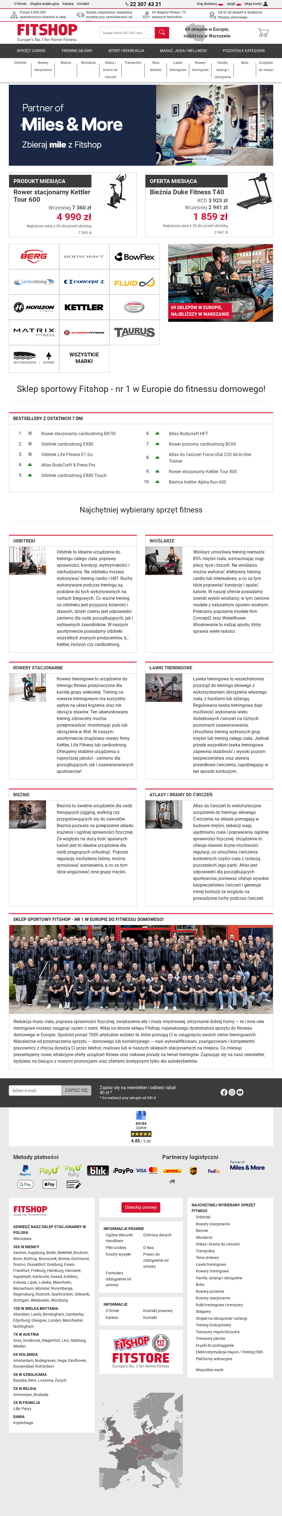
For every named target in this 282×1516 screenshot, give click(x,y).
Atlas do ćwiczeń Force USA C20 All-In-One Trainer (210, 458)
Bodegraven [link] (45, 1360)
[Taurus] (134, 332)
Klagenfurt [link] (51, 1340)
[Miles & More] (247, 1165)
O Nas (148, 1247)
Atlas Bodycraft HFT (188, 433)
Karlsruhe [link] (40, 1276)
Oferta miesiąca (173, 181)
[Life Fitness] (134, 307)
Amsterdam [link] (23, 1360)
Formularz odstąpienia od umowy (118, 1279)
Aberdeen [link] (21, 1314)
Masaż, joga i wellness (183, 50)
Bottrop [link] (30, 1258)
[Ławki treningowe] (163, 687)
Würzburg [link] (59, 1300)
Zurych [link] (61, 1380)
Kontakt (83, 4)
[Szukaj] (162, 33)
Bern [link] (32, 1380)
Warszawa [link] (22, 1238)
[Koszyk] (264, 32)
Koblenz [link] (70, 1276)
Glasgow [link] (38, 1320)
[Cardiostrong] (34, 281)
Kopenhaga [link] (23, 1422)
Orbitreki (24, 541)
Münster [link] (42, 1288)
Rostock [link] (43, 1294)
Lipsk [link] (32, 1282)
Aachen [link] (19, 1252)
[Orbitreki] (27, 560)
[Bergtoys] (34, 256)
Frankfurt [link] (21, 1270)
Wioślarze (162, 541)
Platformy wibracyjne (214, 1359)
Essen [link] (69, 1264)
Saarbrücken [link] (62, 1294)
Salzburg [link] (78, 1340)
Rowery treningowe (212, 1271)
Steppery (203, 1311)
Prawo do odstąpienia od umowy (156, 1260)
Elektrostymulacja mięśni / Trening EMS (229, 1352)
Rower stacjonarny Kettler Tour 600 (51, 195)
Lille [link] (16, 1408)
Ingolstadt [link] (22, 1276)
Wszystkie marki (209, 1370)
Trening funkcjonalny (213, 1325)
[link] (220, 283)
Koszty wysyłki (118, 1254)
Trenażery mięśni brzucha (218, 1332)
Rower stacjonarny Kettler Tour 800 (203, 471)
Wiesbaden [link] (40, 1300)
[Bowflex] (134, 256)
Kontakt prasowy (158, 1310)
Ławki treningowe (171, 667)
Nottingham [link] (23, 1326)
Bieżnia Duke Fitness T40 (187, 192)
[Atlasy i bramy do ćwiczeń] (163, 814)
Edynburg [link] (21, 1320)
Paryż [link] (26, 1408)
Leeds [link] (36, 1314)
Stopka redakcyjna (44, 4)
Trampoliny (205, 1251)
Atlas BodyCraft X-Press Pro (68, 465)
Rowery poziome (210, 1291)
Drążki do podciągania (215, 1345)
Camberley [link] (74, 1314)
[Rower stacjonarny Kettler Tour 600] (118, 190)
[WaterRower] (34, 357)
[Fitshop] (47, 32)
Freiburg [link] (38, 1270)
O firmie (20, 4)
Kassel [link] (56, 1276)
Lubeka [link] (45, 1282)
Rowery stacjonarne (38, 667)
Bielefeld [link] (65, 1252)
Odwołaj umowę (141, 1207)
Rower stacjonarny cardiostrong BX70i (78, 433)
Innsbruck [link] (31, 1340)
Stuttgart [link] (21, 1300)
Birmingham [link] (53, 1314)
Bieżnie (21, 794)
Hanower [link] (72, 1270)
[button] (22, 125)
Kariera (68, 4)
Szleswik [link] (82, 1294)
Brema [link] (64, 1258)
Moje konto (253, 4)
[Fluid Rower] (134, 281)
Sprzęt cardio (31, 50)
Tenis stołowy (207, 1257)
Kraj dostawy (207, 4)
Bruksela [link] (41, 1394)
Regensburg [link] (23, 1294)
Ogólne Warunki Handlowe (119, 1238)
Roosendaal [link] (23, 1366)
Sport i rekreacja (126, 50)
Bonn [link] (17, 1258)
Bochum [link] (81, 1252)
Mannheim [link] (62, 1282)
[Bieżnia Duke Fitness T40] (254, 190)
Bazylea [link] (20, 1380)
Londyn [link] (54, 1320)
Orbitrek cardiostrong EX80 (67, 444)
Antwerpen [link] (22, 1394)
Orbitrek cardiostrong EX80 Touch (74, 475)
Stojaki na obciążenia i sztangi (221, 1318)
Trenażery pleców (211, 1338)
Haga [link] (62, 1360)
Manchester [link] (73, 1320)
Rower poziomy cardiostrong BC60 (202, 444)
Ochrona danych (157, 1235)
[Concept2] (84, 281)
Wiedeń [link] (19, 1346)
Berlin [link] (51, 1252)
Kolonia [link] (19, 1282)
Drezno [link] (19, 1264)
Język (230, 4)
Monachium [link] (23, 1288)
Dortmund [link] (80, 1258)
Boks (200, 1284)
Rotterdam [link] (44, 1366)
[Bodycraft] (84, 256)
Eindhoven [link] (77, 1360)
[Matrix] (34, 332)
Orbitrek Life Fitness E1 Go (67, 454)
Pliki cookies (116, 1247)
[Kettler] (84, 307)
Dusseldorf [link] (36, 1264)
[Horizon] (34, 307)
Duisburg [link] (55, 1264)
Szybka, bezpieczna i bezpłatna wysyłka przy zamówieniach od (109, 17)
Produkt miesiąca (39, 181)
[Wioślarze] (163, 560)
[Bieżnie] (27, 814)
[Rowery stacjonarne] (27, 687)
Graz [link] (17, 1340)
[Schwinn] (84, 332)
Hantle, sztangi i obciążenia (219, 1278)
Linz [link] (65, 1340)
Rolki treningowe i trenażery (219, 1305)
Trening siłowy (76, 50)
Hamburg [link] (55, 1270)
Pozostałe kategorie (244, 50)
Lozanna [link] (45, 1380)
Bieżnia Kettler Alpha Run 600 (197, 482)
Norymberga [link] (61, 1288)
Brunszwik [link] (48, 1258)
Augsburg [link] (36, 1252)
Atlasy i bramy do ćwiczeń (181, 794)
